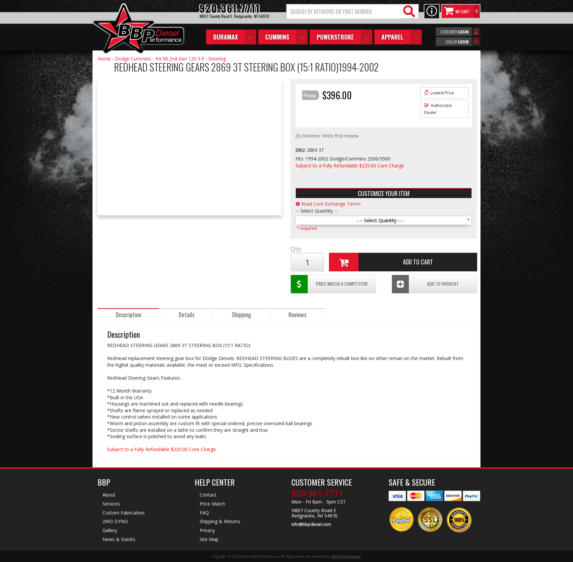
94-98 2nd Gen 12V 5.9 (180, 58)
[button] (352, 11)
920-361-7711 (317, 493)
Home (104, 58)
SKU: (301, 150)
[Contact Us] (432, 11)
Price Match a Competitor (341, 283)
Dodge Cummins (133, 58)
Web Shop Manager (346, 556)
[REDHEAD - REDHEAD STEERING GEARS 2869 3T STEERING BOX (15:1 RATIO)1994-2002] (104, 74)
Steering (217, 58)
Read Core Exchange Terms (330, 204)
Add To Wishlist (443, 283)
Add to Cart (418, 261)
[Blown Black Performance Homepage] (138, 29)
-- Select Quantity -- (317, 211)
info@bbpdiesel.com (311, 524)
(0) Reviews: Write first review (326, 136)
